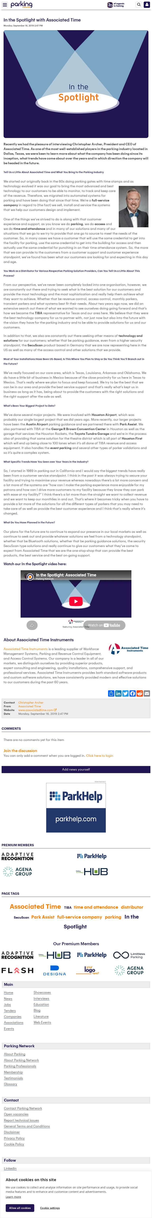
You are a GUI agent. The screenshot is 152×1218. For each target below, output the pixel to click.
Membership (13, 1072)
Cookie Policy (14, 1144)
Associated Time (29, 706)
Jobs (7, 1004)
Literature (41, 1016)
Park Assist (42, 917)
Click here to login (99, 755)
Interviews (41, 998)
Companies (12, 1016)
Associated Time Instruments (26, 649)
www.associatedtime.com (36, 710)
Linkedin (10, 1168)
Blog (37, 1010)
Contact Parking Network (23, 1108)
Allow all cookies (20, 1208)
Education (41, 1004)
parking (113, 917)
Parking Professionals (20, 1066)
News (8, 998)
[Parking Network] (21, 3)
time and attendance (96, 907)
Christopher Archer (30, 702)
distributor (132, 907)
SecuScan (21, 917)
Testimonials (13, 1078)
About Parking (14, 1054)
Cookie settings (50, 1208)
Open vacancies (16, 1114)
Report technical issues (21, 1120)
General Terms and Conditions (27, 1126)
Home (8, 992)
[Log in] (147, 5)
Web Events (42, 1022)
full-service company (79, 917)
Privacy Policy (14, 1138)
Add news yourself (76, 769)
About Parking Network (21, 1060)
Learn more (13, 1197)
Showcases (42, 992)
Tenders (10, 1010)
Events (9, 1028)
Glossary (10, 1084)
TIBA (68, 907)
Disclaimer (12, 1132)
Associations (13, 1022)
